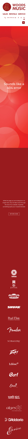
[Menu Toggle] (23, 22)
